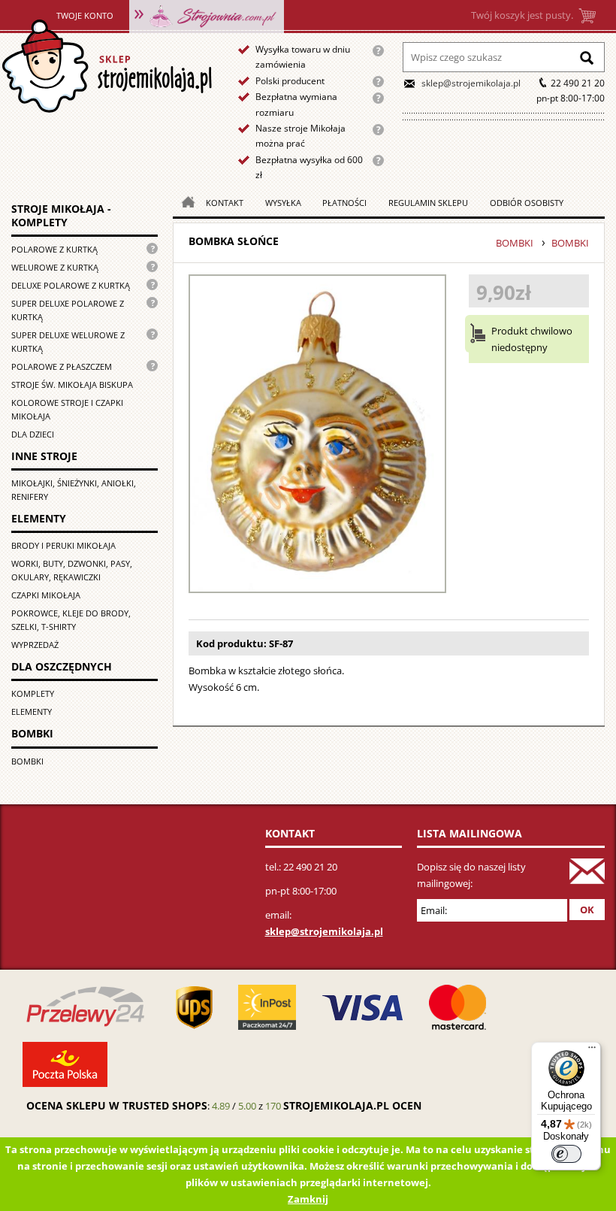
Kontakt (224, 202)
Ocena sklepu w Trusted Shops (116, 1105)
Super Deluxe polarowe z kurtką (67, 310)
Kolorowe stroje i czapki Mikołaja (67, 409)
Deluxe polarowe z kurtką (70, 285)
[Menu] (592, 1051)
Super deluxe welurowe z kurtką (68, 341)
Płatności (344, 202)
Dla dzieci (32, 434)
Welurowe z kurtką (54, 267)
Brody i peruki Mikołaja (63, 545)
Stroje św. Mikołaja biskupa (72, 384)
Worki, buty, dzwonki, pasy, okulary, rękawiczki (71, 570)
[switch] (566, 1154)
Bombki (27, 761)
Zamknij (308, 1199)
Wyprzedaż (35, 644)
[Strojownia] (206, 15)
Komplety (32, 693)
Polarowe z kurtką (54, 249)
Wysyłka (283, 202)
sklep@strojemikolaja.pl (471, 83)
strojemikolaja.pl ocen (352, 1105)
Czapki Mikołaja (45, 595)
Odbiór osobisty (526, 202)
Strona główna (106, 66)
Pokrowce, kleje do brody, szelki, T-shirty (71, 619)
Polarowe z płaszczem (61, 366)
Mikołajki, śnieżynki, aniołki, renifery (73, 489)
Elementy (31, 711)
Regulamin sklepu (428, 202)
